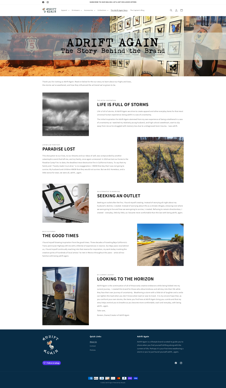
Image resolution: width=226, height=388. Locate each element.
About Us (93, 342)
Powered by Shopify (119, 382)
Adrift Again (109, 382)
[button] (65, 10)
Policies (93, 350)
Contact (93, 346)
